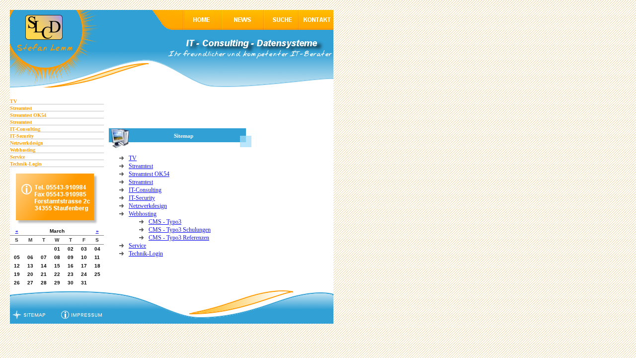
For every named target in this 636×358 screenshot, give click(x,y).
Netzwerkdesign (26, 143)
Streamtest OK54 (28, 115)
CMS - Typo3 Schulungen (180, 229)
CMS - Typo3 (165, 221)
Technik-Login (26, 164)
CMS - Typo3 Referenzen (179, 237)
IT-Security (22, 136)
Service (17, 157)
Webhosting (22, 150)
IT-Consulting (25, 129)
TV (13, 101)
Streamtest (21, 108)
